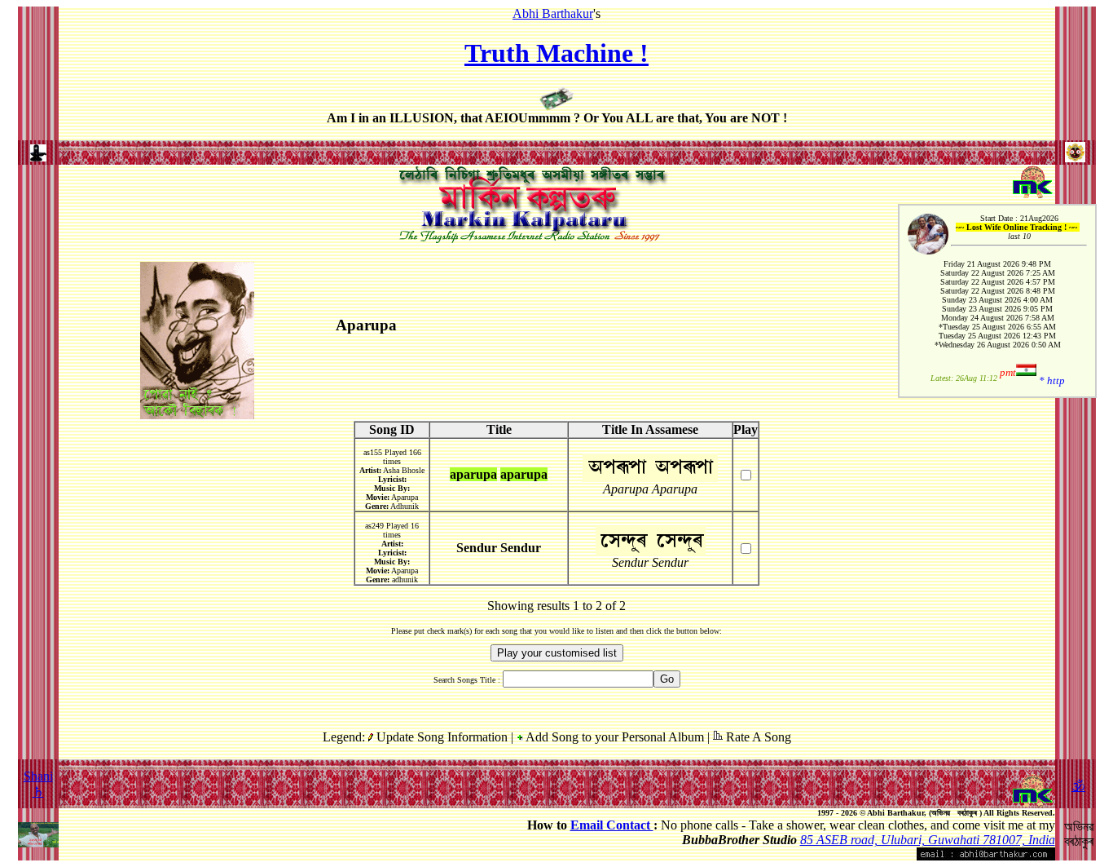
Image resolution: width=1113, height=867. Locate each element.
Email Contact (611, 825)
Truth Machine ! (556, 53)
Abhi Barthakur (553, 13)
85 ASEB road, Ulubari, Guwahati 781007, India (927, 840)
